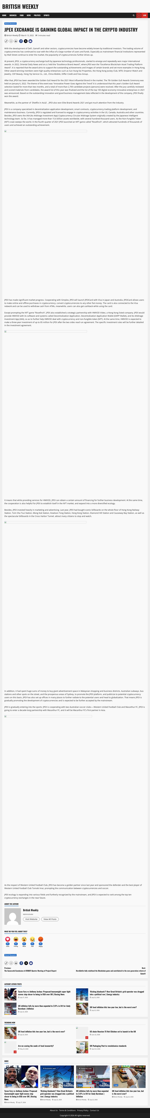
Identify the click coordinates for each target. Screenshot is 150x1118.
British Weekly (20, 6)
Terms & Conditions (67, 1110)
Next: (111, 971)
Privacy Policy (82, 1110)
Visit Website (31, 919)
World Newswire (10, 23)
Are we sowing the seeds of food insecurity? (10, 1047)
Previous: (30, 969)
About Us (54, 1110)
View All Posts (50, 919)
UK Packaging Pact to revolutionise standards (82, 1047)
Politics (37, 15)
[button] (134, 15)
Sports (46, 15)
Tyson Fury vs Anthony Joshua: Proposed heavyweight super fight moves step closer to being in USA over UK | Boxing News (10, 994)
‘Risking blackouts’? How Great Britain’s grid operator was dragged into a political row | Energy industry (82, 994)
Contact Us (94, 1110)
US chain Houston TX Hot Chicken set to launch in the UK (82, 1033)
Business (13, 15)
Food (21, 15)
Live (144, 15)
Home (4, 15)
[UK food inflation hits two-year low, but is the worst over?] (129, 1077)
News (29, 15)
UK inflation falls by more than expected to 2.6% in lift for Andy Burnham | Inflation (10, 1009)
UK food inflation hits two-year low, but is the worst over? (82, 1009)
